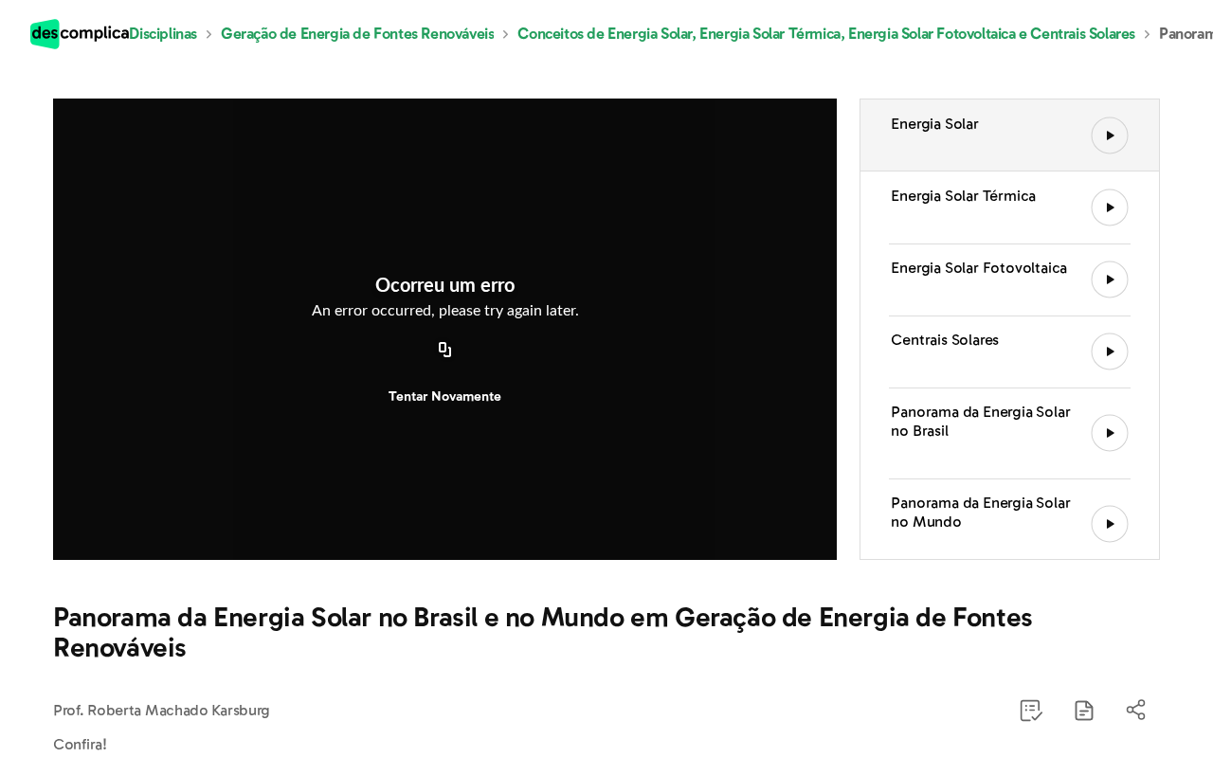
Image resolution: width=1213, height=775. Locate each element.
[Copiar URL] (445, 351)
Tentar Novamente (445, 396)
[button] (1084, 710)
